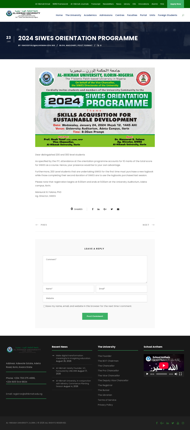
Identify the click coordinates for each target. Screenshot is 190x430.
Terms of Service (107, 400)
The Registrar (105, 385)
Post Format (85, 45)
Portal (143, 15)
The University (73, 15)
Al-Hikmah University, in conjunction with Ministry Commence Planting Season (73, 383)
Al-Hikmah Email (42, 4)
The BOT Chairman (108, 360)
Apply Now (175, 4)
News (118, 4)
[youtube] (178, 423)
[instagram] (183, 423)
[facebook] (157, 423)
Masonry (71, 45)
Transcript (95, 4)
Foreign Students (167, 15)
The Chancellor (106, 365)
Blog (62, 45)
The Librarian (105, 395)
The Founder (105, 356)
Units (152, 15)
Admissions (106, 15)
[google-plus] (162, 423)
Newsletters (108, 4)
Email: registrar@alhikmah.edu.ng (24, 393)
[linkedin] (167, 423)
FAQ (162, 4)
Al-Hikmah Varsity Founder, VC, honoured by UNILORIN (71, 369)
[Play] (147, 374)
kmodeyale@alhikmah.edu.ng (38, 45)
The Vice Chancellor (109, 375)
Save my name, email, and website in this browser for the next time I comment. (89, 306)
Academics (90, 15)
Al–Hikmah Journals (80, 4)
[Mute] (176, 374)
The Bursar (104, 390)
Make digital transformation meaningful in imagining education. (73, 357)
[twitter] (173, 423)
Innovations (144, 4)
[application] (164, 365)
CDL (134, 4)
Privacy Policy (105, 404)
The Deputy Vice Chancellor (113, 380)
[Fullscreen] (180, 374)
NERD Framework (60, 4)
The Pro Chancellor (108, 370)
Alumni (155, 4)
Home (59, 15)
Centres (119, 15)
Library (127, 4)
